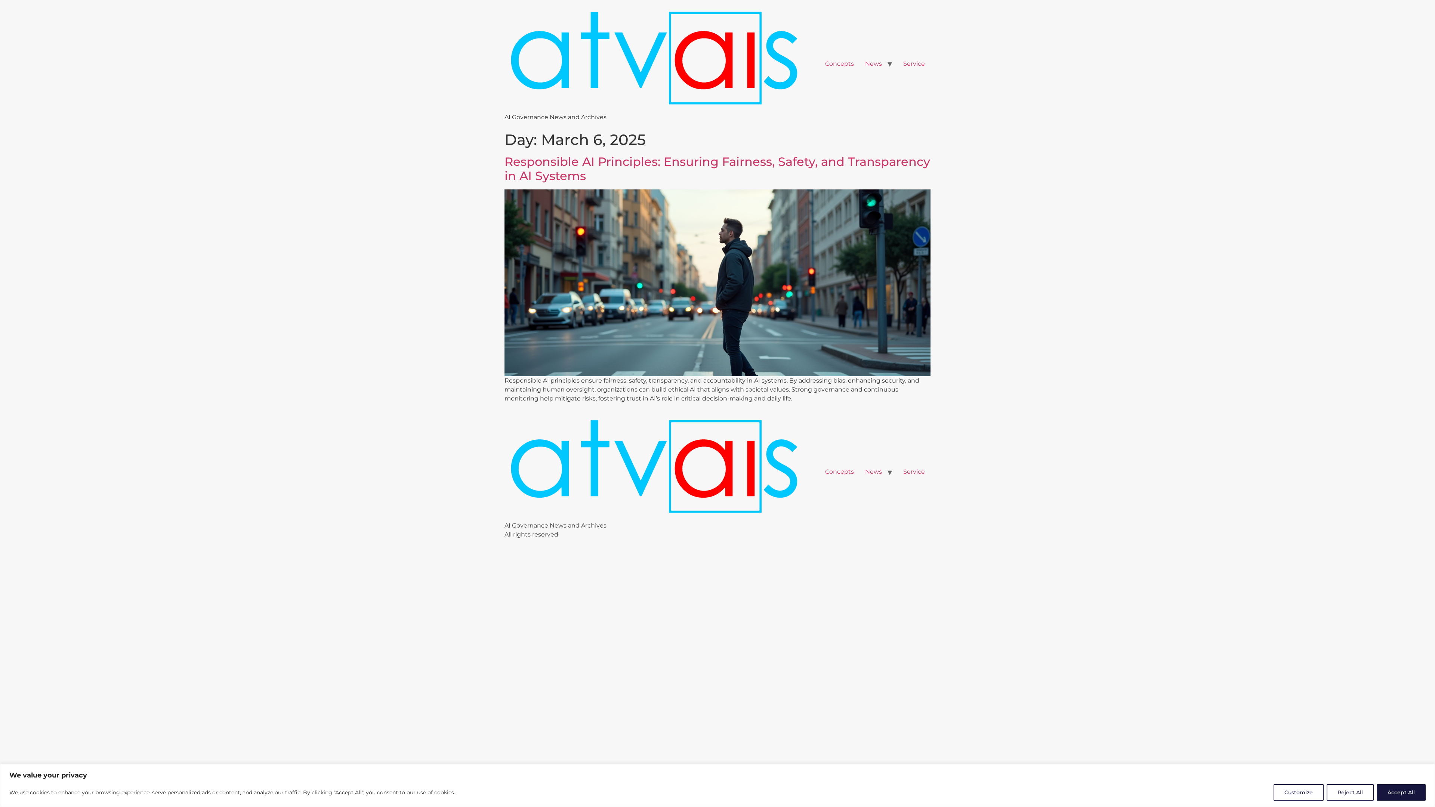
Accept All (1401, 792)
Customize (1298, 792)
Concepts (839, 63)
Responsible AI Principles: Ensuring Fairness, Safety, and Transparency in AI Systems (717, 168)
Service (914, 63)
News (873, 63)
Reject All (1350, 792)
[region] (717, 785)
